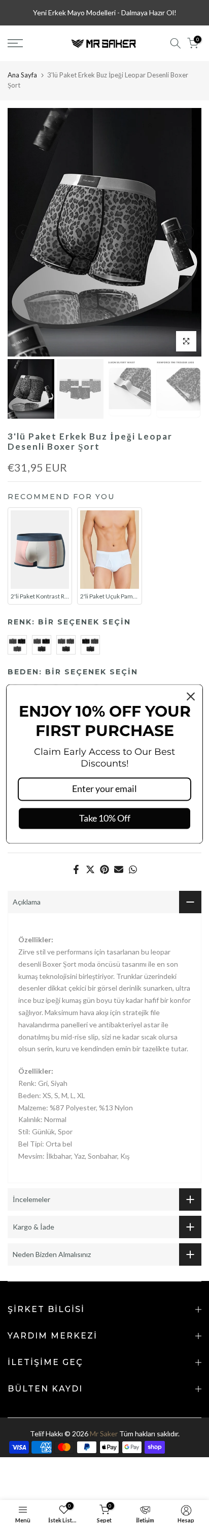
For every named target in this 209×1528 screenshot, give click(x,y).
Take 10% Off (104, 818)
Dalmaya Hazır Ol (147, 12)
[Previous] (22, 232)
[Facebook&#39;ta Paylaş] (76, 869)
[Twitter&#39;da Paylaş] (90, 869)
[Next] (186, 232)
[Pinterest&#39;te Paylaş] (104, 869)
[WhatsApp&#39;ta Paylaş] (132, 869)
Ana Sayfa (22, 75)
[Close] (191, 696)
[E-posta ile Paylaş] (118, 869)
